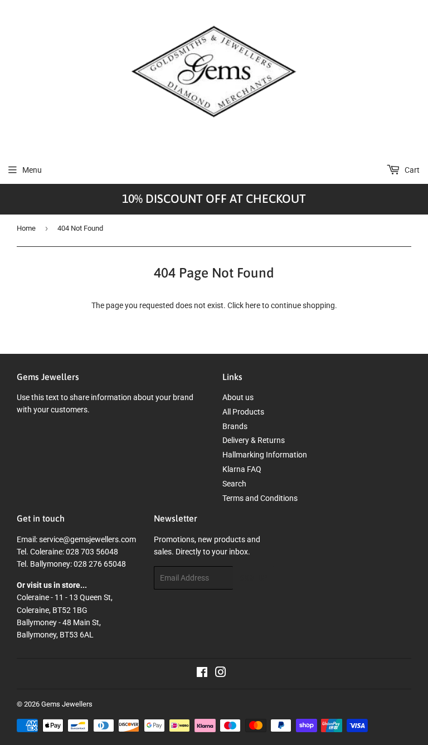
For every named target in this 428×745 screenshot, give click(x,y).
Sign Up (253, 578)
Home (26, 228)
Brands (234, 426)
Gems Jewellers (67, 704)
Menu (32, 169)
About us (238, 397)
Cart (411, 169)
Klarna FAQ (241, 469)
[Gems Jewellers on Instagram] (220, 673)
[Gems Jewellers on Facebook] (202, 673)
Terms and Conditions (260, 498)
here (252, 305)
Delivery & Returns (253, 440)
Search (234, 483)
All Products (243, 411)
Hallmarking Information (264, 454)
